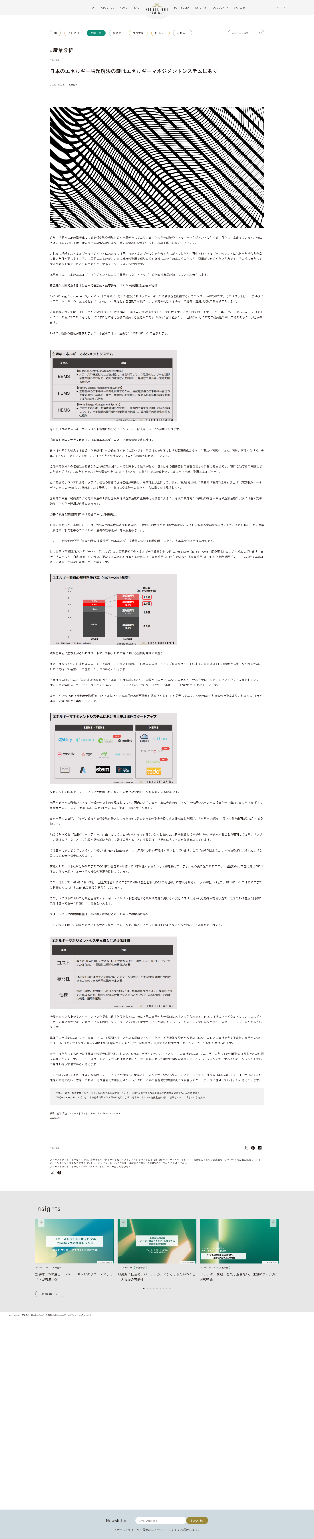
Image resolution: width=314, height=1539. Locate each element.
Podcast (160, 33)
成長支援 (138, 33)
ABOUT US (107, 7)
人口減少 (73, 33)
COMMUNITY (220, 7)
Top (10, 1315)
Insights (47, 1293)
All (55, 33)
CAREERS (240, 7)
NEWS (123, 7)
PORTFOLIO (181, 7)
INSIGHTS (201, 7)
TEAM (136, 7)
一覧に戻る (55, 60)
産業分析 (96, 33)
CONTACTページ (156, 1163)
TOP (92, 7)
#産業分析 (61, 50)
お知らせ (182, 33)
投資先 (117, 33)
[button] (143, 1288)
